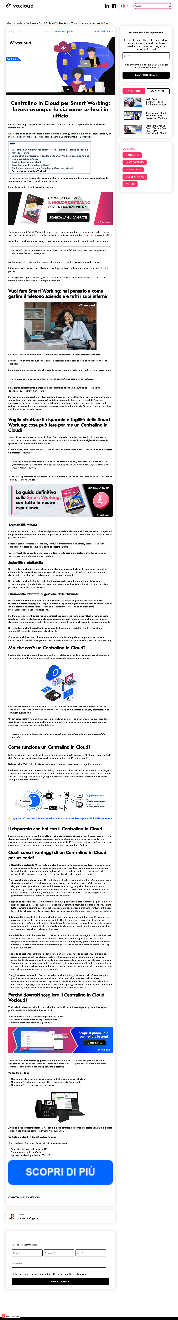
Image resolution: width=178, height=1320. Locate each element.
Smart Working (134, 162)
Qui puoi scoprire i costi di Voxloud (93, 911)
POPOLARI (159, 91)
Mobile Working (134, 177)
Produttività (133, 169)
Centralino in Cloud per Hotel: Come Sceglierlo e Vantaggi (156, 115)
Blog (9, 23)
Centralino (19, 23)
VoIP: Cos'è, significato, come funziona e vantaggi (156, 102)
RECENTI (135, 91)
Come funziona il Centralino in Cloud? (31, 165)
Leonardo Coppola (63, 31)
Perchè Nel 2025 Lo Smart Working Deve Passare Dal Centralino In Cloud (156, 130)
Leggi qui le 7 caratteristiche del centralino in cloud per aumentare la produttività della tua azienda (62, 818)
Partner (130, 184)
